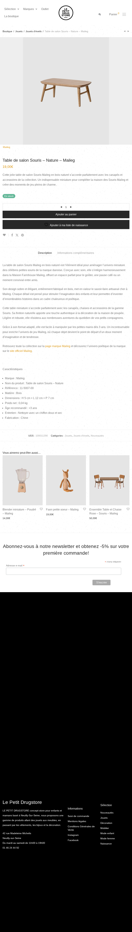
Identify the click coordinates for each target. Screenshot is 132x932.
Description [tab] (45, 252)
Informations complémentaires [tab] (75, 252)
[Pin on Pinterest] (22, 235)
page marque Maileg (57, 346)
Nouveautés (97, 435)
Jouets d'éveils (34, 31)
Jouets (19, 31)
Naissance (106, 843)
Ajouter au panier (66, 214)
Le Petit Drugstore (22, 802)
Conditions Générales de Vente (81, 828)
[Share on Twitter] (17, 235)
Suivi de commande (78, 816)
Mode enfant (107, 833)
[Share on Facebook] (12, 235)
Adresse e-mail (15, 565)
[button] (12, 9)
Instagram (73, 835)
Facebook (73, 840)
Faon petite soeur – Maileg (62, 509)
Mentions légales (77, 821)
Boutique (7, 31)
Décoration (106, 823)
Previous (3, 91)
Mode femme (107, 838)
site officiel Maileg (21, 350)
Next (128, 91)
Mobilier (104, 828)
